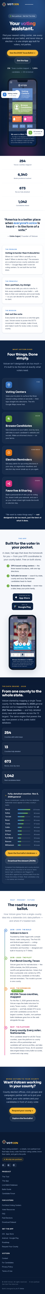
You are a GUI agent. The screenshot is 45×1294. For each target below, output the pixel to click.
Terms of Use (7, 1271)
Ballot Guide (6, 1189)
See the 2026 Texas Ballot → (22, 53)
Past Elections (7, 1218)
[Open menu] (29, 4)
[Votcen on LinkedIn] (14, 1165)
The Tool (5, 1177)
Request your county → (22, 1111)
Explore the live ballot (22, 1118)
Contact (5, 1258)
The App (5, 1181)
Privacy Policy (7, 1267)
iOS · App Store (8, 1234)
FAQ (3, 1214)
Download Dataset (9, 1222)
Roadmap (5, 1242)
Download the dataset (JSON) (22, 861)
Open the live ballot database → (22, 853)
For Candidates (8, 1263)
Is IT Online (20, 1288)
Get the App (22, 60)
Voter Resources (8, 1209)
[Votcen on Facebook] (4, 1165)
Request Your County (10, 1247)
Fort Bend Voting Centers (11, 1205)
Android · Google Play (10, 1238)
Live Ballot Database (10, 1185)
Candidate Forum (8, 1193)
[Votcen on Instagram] (9, 1165)
